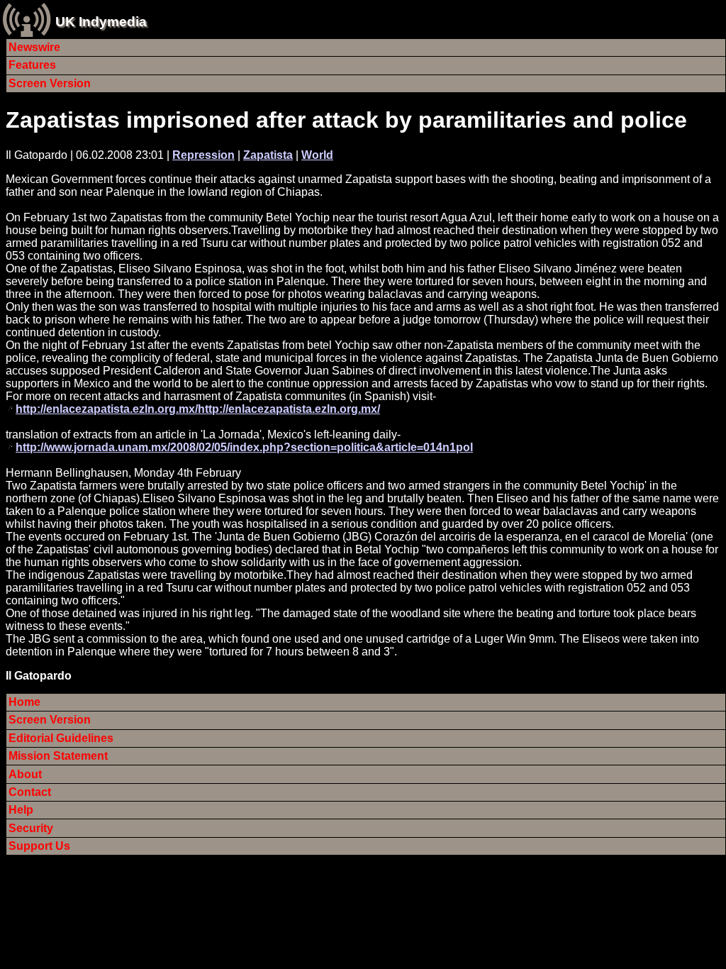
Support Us (39, 846)
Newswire (34, 47)
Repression (203, 155)
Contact (30, 792)
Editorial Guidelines (61, 738)
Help (21, 810)
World (317, 155)
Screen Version (50, 83)
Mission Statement (58, 756)
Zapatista (268, 155)
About (25, 774)
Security (31, 828)
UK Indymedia (101, 21)
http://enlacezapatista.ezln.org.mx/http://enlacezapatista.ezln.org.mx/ (198, 409)
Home (24, 702)
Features (32, 65)
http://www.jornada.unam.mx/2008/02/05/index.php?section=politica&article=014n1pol (244, 447)
